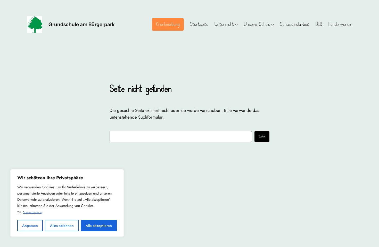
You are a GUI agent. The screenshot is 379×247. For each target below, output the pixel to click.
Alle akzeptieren (99, 225)
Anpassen (30, 225)
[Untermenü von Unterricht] (236, 24)
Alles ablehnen (62, 225)
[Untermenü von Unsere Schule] (272, 24)
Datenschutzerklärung (32, 212)
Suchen (262, 136)
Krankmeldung (168, 24)
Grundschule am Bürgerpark (81, 24)
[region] (67, 203)
